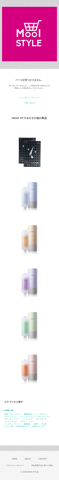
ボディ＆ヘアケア (11, 419)
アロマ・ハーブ (26, 421)
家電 (36, 424)
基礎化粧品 (28, 414)
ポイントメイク (10, 417)
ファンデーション (27, 417)
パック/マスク (41, 414)
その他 (43, 424)
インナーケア (27, 419)
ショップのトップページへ (29, 98)
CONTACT (42, 459)
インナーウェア (10, 421)
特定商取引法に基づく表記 (42, 465)
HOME (14, 459)
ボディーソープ (44, 417)
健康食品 (27, 424)
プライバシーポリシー (15, 465)
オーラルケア (41, 419)
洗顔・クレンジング (12, 414)
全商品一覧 (8, 410)
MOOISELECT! (23, 426)
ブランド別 (8, 426)
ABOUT (28, 459)
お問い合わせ (29, 103)
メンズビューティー (12, 424)
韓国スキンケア (39, 426)
